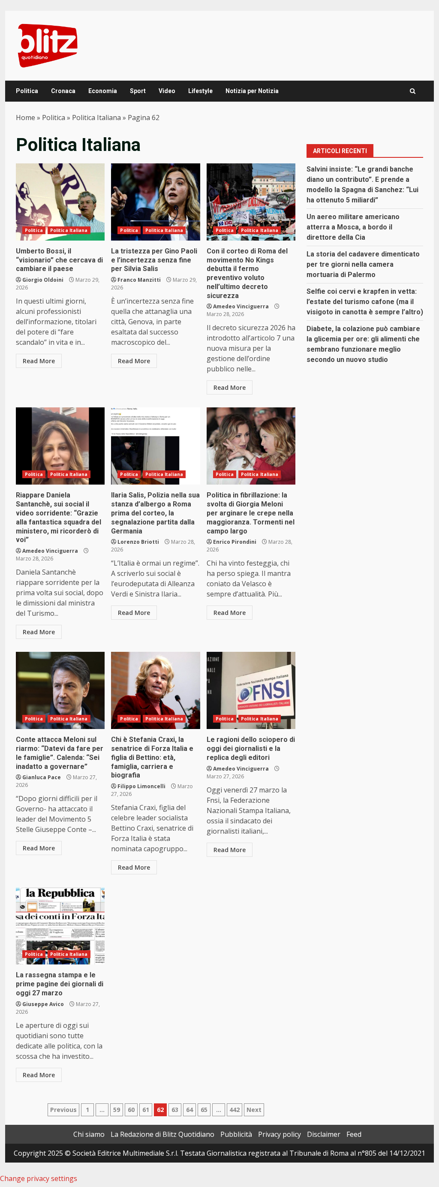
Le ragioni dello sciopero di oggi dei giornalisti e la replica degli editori (251, 690)
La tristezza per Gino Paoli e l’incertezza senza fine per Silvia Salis (155, 202)
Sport (138, 90)
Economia (102, 90)
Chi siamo (89, 1134)
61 (145, 1110)
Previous (63, 1110)
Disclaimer (323, 1134)
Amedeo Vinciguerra (241, 306)
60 (131, 1110)
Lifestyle (200, 90)
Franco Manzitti (139, 279)
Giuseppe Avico (43, 1004)
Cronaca (63, 90)
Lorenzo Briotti (138, 541)
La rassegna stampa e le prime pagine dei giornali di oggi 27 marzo (60, 925)
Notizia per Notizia (252, 90)
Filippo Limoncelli (141, 786)
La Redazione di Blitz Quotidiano (162, 1134)
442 (234, 1110)
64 (189, 1110)
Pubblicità (236, 1134)
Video (167, 90)
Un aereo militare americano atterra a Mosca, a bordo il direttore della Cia (353, 227)
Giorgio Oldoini (42, 279)
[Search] (412, 91)
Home (25, 117)
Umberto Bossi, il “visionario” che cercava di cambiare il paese (60, 202)
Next (254, 1110)
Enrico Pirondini (234, 541)
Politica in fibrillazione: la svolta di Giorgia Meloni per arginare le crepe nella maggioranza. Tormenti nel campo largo (251, 446)
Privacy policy (279, 1134)
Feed (353, 1134)
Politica (27, 90)
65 (204, 1110)
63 (174, 1110)
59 (116, 1110)
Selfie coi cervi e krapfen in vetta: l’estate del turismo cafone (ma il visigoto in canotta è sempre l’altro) (365, 301)
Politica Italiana (96, 117)
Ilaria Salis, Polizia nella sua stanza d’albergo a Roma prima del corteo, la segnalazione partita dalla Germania (155, 446)
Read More (39, 361)
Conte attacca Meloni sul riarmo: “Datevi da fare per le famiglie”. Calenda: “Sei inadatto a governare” (60, 690)
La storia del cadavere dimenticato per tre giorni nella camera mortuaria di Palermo (363, 264)
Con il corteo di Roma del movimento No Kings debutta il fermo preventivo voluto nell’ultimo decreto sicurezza (251, 202)
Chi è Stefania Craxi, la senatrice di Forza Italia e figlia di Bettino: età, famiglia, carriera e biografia (155, 690)
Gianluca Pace (41, 777)
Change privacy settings (38, 1178)
